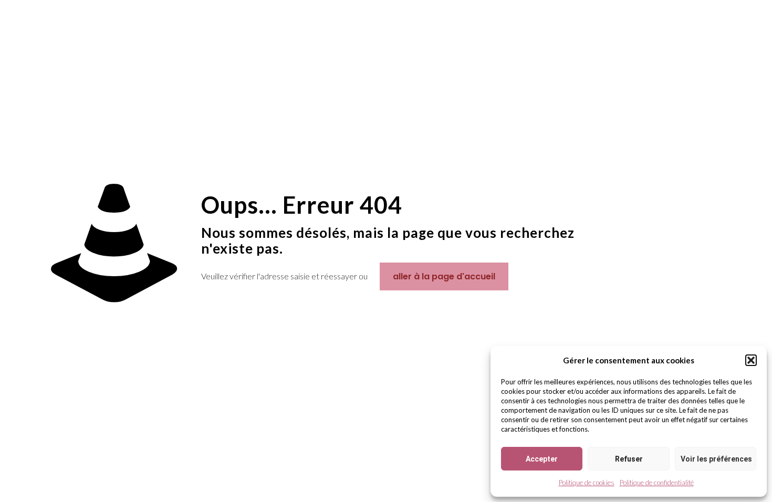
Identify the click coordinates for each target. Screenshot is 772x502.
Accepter (542, 459)
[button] (751, 360)
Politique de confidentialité (657, 482)
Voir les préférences (716, 459)
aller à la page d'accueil (444, 276)
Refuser (629, 459)
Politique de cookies (586, 482)
